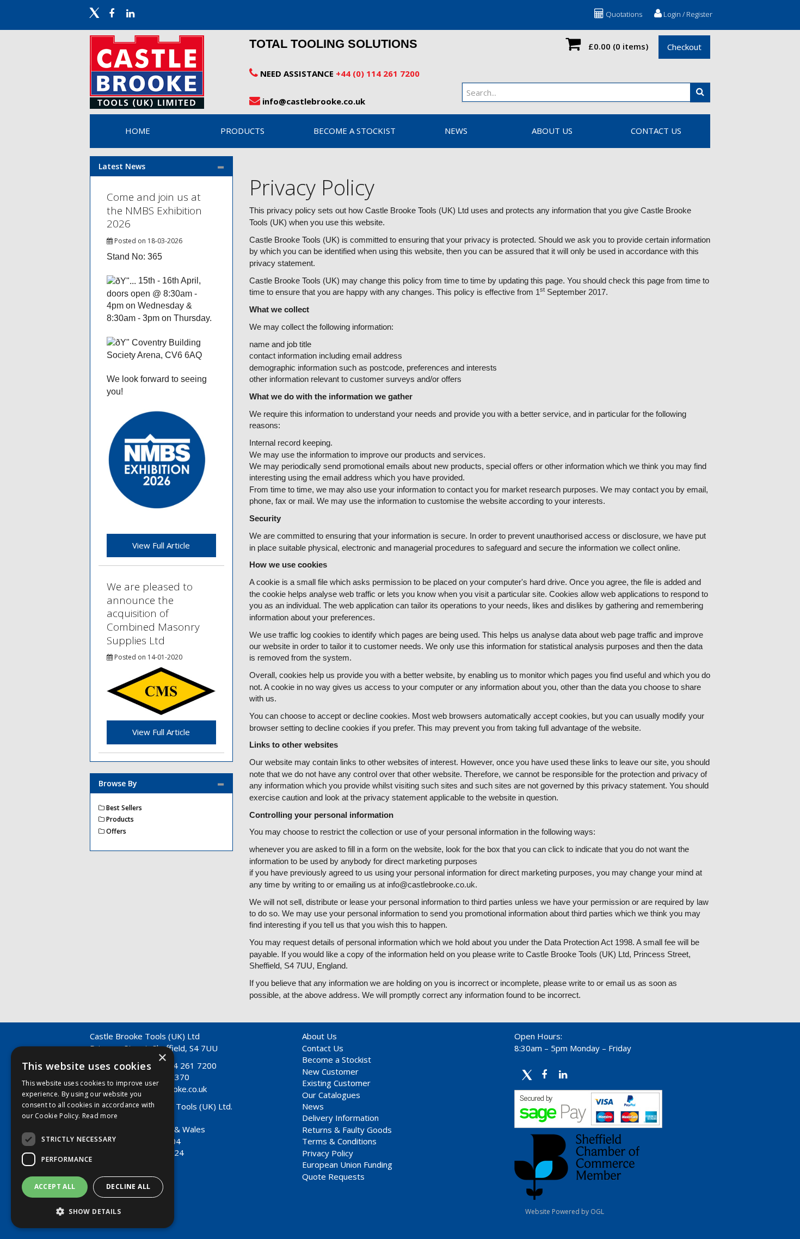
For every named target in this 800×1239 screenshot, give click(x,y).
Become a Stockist (336, 1059)
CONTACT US (656, 130)
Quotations (623, 14)
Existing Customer (336, 1082)
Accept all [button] (55, 1186)
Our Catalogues (331, 1094)
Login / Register (687, 14)
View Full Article (161, 545)
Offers (115, 831)
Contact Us (322, 1048)
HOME (137, 130)
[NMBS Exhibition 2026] (157, 459)
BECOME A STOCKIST (354, 130)
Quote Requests (333, 1176)
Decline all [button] (128, 1186)
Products (242, 130)
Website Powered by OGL (564, 1211)
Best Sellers (123, 807)
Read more (100, 1115)
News (313, 1106)
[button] (92, 1211)
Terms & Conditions (339, 1141)
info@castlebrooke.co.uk (312, 101)
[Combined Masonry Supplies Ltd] (161, 690)
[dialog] (92, 1137)
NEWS (456, 130)
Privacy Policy (327, 1153)
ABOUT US (552, 130)
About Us (319, 1036)
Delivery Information (340, 1117)
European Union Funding (347, 1164)
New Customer (330, 1071)
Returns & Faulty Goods (347, 1129)
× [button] (162, 1058)
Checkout (684, 46)
